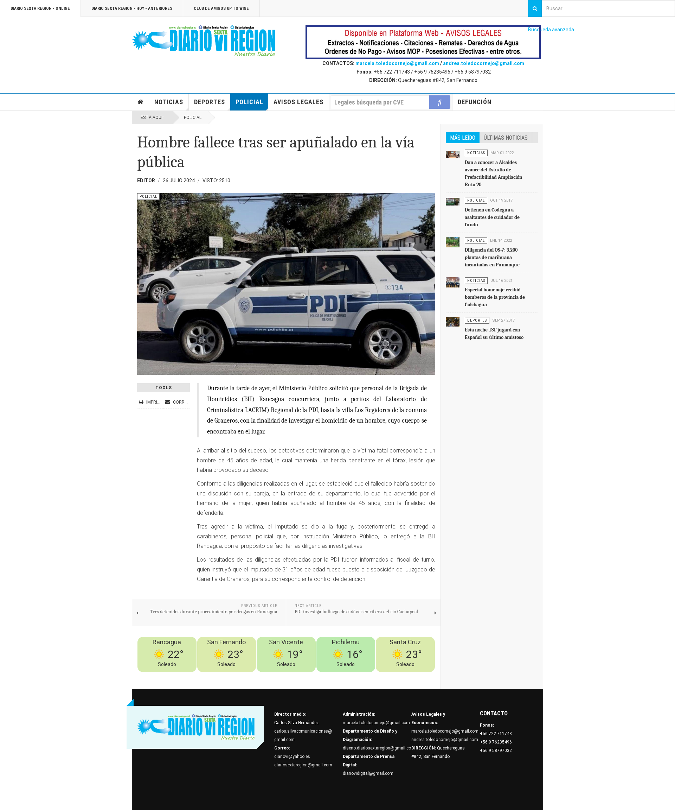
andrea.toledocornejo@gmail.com (483, 63)
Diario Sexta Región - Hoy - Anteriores (131, 8)
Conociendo (308, 676)
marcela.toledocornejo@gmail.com (397, 63)
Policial (249, 102)
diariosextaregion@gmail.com (303, 764)
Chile (328, 676)
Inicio (140, 102)
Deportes (209, 102)
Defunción (474, 102)
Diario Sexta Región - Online (40, 8)
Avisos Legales (298, 102)
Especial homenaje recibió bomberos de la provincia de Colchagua (495, 297)
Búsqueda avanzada (551, 29)
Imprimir (155, 402)
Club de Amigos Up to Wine (221, 8)
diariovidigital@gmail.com (368, 773)
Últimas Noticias (506, 137)
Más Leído (462, 137)
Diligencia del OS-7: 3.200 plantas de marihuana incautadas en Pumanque (492, 257)
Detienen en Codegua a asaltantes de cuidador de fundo (492, 217)
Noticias (168, 102)
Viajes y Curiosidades (381, 676)
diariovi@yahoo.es (292, 756)
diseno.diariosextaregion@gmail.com (379, 748)
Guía (411, 676)
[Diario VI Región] (204, 41)
